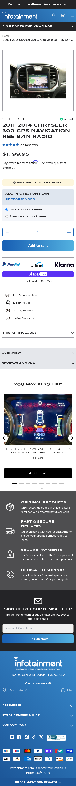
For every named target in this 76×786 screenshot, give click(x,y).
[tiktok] (34, 738)
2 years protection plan (28, 216)
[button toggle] (38, 26)
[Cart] (62, 15)
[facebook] (19, 738)
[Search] (54, 15)
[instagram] (27, 738)
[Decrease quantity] (7, 232)
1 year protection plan (26, 209)
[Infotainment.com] (19, 15)
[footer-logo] (38, 663)
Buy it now (38, 275)
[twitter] (41, 738)
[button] (38, 782)
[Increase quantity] (68, 232)
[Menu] (72, 15)
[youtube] (12, 738)
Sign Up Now (38, 639)
